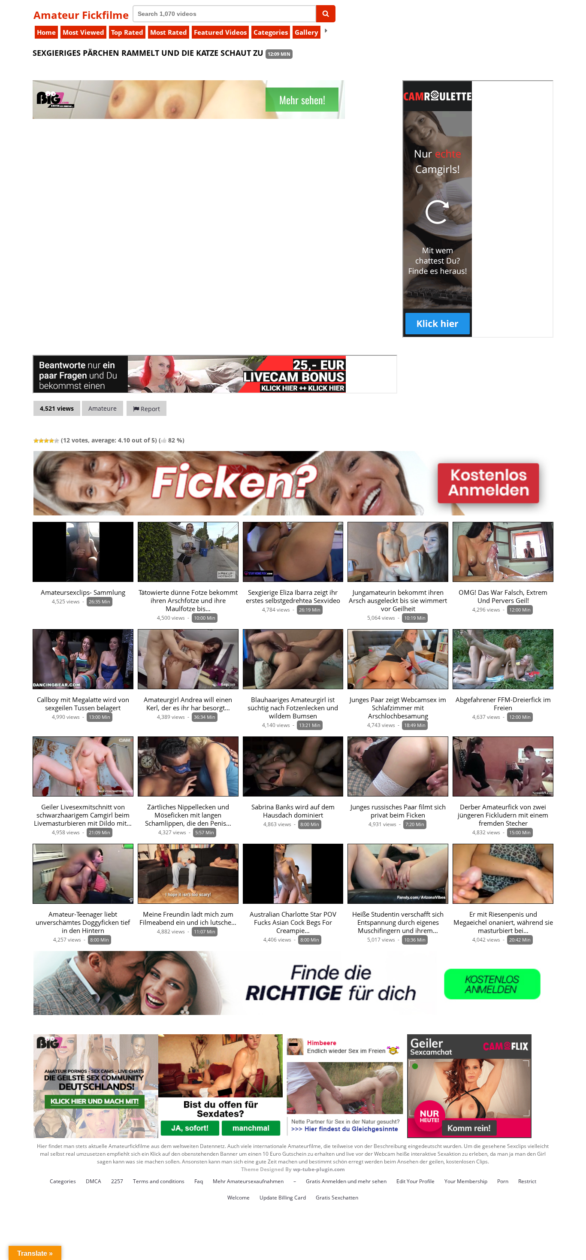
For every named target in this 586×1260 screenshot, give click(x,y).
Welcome (238, 1197)
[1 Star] (36, 440)
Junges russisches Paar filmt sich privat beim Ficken (398, 811)
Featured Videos (220, 32)
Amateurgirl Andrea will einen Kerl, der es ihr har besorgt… (188, 703)
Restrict (527, 1181)
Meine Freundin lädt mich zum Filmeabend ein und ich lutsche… (187, 918)
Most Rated (168, 32)
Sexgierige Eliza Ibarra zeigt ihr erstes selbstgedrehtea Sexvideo (293, 596)
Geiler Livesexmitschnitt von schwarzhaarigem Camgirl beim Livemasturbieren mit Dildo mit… (83, 815)
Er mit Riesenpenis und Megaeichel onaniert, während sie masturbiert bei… (503, 922)
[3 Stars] (46, 440)
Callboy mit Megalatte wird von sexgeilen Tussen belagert (83, 703)
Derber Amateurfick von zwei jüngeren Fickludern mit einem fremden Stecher (503, 815)
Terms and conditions (158, 1181)
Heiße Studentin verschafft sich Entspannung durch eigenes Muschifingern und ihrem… (398, 922)
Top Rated (127, 32)
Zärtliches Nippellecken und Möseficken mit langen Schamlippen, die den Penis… (188, 815)
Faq (198, 1181)
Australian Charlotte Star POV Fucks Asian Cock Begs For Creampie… (293, 922)
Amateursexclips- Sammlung (83, 592)
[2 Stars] (41, 440)
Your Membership (465, 1181)
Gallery (306, 32)
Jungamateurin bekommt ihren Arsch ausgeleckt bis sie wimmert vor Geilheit (398, 600)
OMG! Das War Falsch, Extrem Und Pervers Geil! (503, 596)
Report (149, 409)
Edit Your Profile (415, 1181)
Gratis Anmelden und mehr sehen (346, 1181)
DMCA (93, 1181)
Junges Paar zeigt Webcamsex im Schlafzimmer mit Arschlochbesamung (398, 708)
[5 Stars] (56, 440)
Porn (502, 1181)
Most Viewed (83, 32)
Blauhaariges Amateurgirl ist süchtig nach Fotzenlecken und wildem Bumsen (293, 708)
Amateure (102, 408)
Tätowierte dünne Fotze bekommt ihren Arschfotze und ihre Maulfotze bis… (188, 600)
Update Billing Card (283, 1197)
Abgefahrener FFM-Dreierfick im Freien (503, 703)
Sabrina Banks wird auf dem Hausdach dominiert (293, 811)
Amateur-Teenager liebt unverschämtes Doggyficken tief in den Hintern (83, 922)
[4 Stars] (51, 440)
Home (46, 32)
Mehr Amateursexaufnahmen (248, 1181)
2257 (117, 1181)
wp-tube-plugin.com (319, 1169)
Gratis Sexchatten (337, 1197)
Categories (271, 32)
